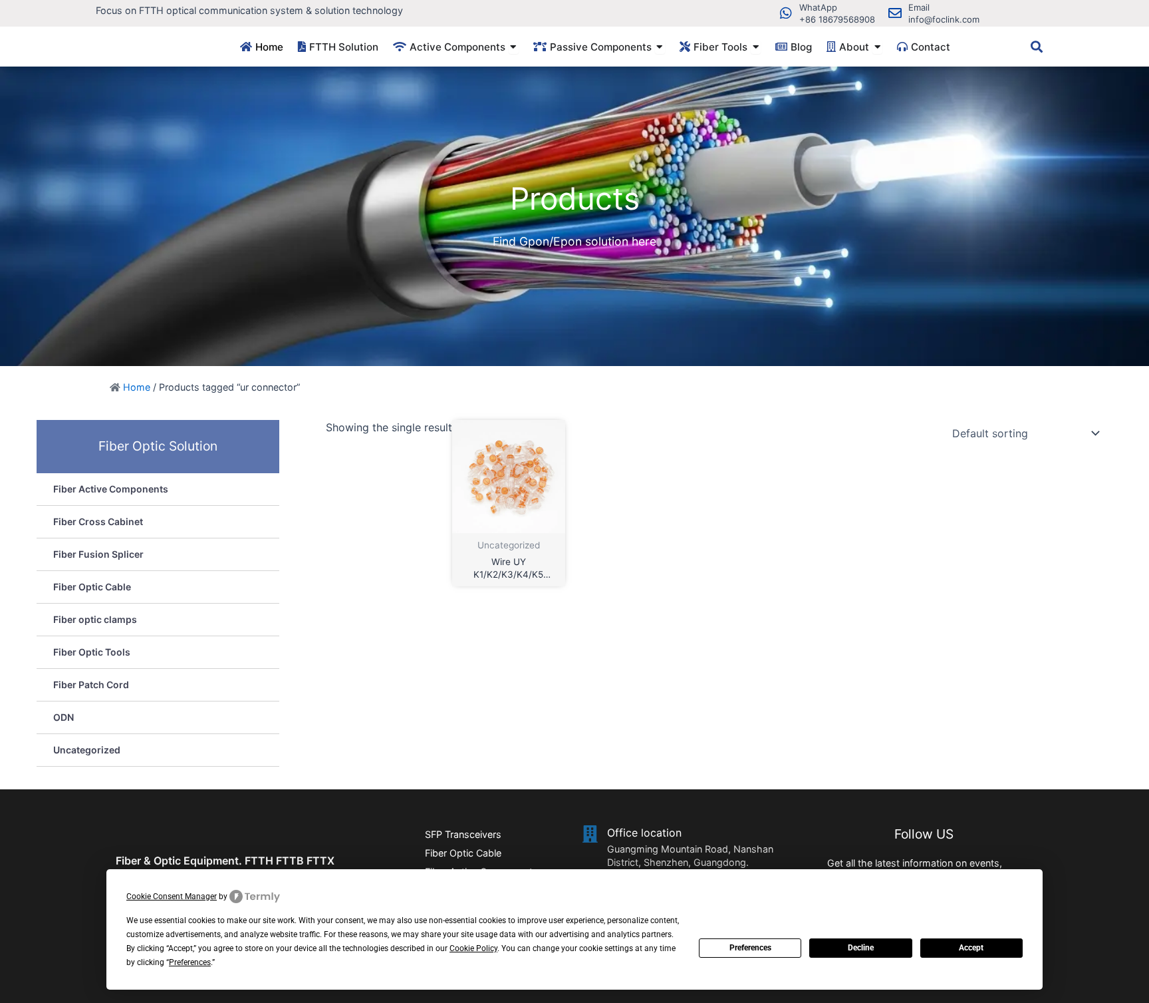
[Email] (895, 13)
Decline (861, 947)
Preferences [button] (190, 962)
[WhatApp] (786, 13)
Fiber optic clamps (95, 619)
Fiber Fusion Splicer (98, 554)
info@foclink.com (943, 19)
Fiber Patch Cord (91, 684)
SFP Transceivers (463, 834)
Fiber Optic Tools (91, 652)
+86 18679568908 (837, 19)
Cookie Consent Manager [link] (171, 896)
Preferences (750, 947)
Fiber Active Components (110, 489)
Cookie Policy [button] (473, 948)
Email (919, 7)
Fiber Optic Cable (92, 586)
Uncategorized (86, 749)
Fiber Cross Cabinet (98, 521)
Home (136, 387)
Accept (971, 947)
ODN (63, 717)
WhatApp (818, 7)
